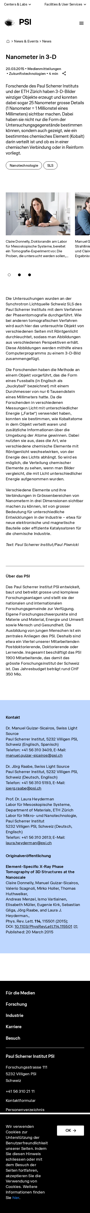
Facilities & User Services (63, 4)
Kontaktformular (21, 1100)
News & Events (26, 41)
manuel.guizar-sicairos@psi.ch (34, 755)
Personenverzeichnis (25, 1109)
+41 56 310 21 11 (20, 1091)
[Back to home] (17, 22)
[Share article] (64, 73)
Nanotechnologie (25, 165)
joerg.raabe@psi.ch (24, 788)
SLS (52, 165)
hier (15, 1197)
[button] (9, 274)
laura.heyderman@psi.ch (29, 843)
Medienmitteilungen (44, 69)
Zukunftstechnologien (27, 74)
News (46, 41)
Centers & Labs (15, 4)
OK (68, 1130)
